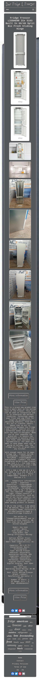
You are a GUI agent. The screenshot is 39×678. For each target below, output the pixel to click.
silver (30, 626)
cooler (11, 630)
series (19, 639)
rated (14, 639)
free (16, 635)
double (9, 626)
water (20, 646)
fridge (11, 621)
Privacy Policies (20, 664)
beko (33, 642)
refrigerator (23, 632)
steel (28, 642)
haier (31, 639)
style (24, 626)
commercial (28, 649)
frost (9, 641)
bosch (22, 642)
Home (20, 658)
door (17, 629)
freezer (16, 625)
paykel (9, 639)
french (16, 642)
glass (31, 622)
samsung (11, 645)
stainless (12, 632)
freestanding (27, 635)
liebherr (24, 630)
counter (20, 651)
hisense (26, 646)
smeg (29, 630)
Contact (20, 661)
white (9, 636)
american (22, 621)
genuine (25, 639)
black (20, 648)
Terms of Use (20, 667)
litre (32, 646)
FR (23, 670)
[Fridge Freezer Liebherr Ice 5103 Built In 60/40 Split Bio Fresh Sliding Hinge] (20, 50)
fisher (31, 633)
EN (18, 670)
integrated (11, 649)
